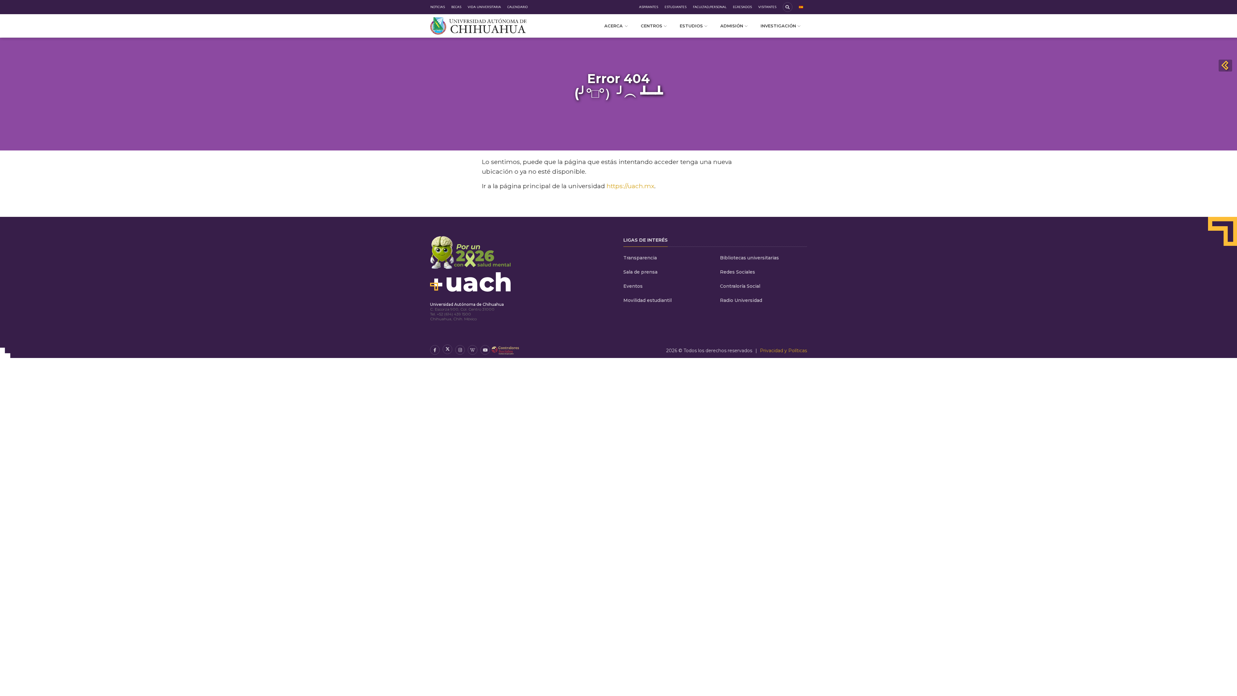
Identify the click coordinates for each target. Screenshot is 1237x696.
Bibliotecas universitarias (749, 258)
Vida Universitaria (484, 7)
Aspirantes (648, 7)
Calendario (517, 7)
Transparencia (640, 258)
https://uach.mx (630, 186)
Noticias (437, 7)
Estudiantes (675, 7)
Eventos (633, 286)
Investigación (778, 25)
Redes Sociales (737, 272)
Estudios (691, 25)
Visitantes (767, 7)
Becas (456, 7)
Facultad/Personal (709, 7)
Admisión (731, 25)
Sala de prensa (640, 272)
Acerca (613, 25)
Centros (651, 25)
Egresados (742, 7)
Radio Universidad (741, 300)
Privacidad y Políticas (783, 350)
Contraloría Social (740, 286)
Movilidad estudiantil (647, 300)
